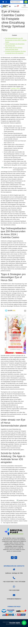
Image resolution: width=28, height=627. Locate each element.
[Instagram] (15, 557)
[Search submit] (26, 2)
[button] (10, 6)
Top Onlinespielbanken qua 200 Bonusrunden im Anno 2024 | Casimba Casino (16, 40)
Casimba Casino (15, 88)
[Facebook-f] (12, 557)
